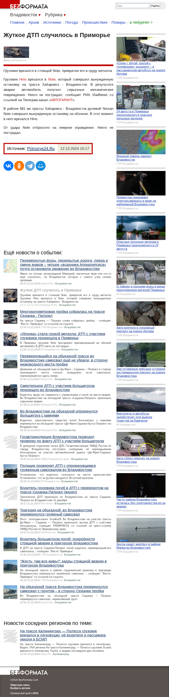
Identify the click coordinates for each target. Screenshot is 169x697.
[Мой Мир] (41, 166)
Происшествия (94, 22)
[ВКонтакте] (8, 166)
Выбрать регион (20, 688)
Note (51, 79)
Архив (34, 22)
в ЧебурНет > (141, 22)
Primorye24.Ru (41, 148)
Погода (71, 22)
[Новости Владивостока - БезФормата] (24, 5)
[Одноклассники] (19, 166)
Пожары (118, 22)
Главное (17, 22)
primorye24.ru (19, 60)
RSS (35, 693)
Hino (22, 79)
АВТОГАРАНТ (61, 100)
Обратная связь (20, 685)
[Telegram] (30, 166)
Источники (52, 22)
